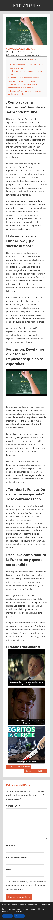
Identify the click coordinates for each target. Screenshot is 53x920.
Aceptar (7, 916)
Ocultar (32, 59)
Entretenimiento (13, 55)
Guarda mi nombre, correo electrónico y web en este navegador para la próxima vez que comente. (26, 885)
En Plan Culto (26, 5)
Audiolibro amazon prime (19, 767)
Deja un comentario (33, 55)
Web (8, 869)
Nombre (11, 845)
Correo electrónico (16, 857)
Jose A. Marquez (20, 52)
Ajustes (31, 916)
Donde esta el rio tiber (35, 771)
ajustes (20, 911)
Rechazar (19, 916)
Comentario (13, 805)
